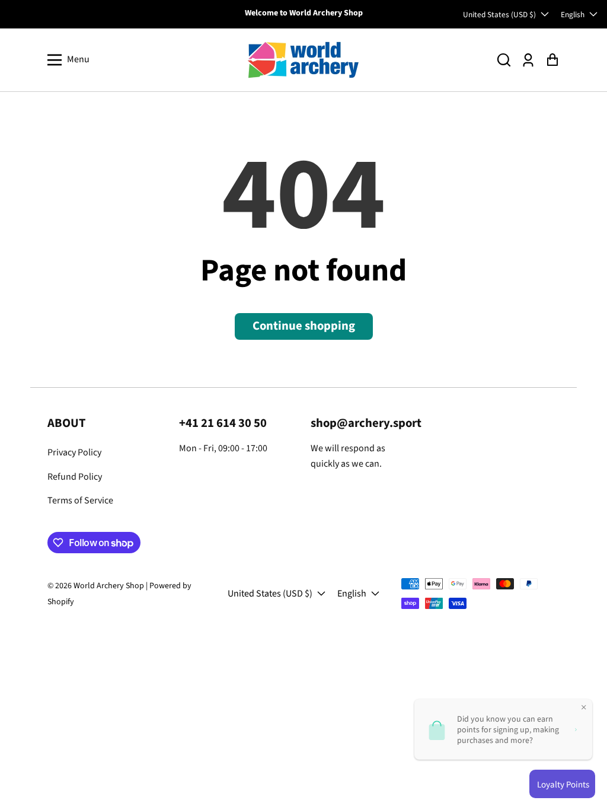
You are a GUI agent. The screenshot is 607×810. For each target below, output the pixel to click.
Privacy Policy (74, 452)
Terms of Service (80, 500)
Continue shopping (304, 325)
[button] (504, 59)
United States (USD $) (499, 14)
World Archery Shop (109, 586)
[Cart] (552, 59)
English (572, 14)
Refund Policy (74, 476)
